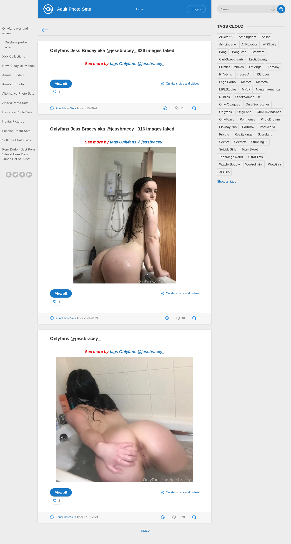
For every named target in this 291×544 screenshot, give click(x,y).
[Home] (45, 29)
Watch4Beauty (229, 164)
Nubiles (224, 97)
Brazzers (258, 52)
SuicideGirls (227, 149)
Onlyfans (127, 63)
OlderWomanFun (247, 97)
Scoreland (265, 134)
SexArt (224, 142)
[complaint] (165, 108)
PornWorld (267, 127)
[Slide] (124, 281)
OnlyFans (244, 112)
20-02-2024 (91, 318)
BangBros (239, 52)
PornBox (248, 127)
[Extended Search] (273, 9)
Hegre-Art (244, 74)
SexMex (240, 142)
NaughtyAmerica (268, 89)
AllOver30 (226, 37)
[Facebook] (22, 175)
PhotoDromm (270, 119)
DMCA (145, 531)
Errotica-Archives (231, 67)
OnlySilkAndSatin (269, 112)
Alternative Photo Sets (18, 93)
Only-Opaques (229, 104)
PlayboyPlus (228, 127)
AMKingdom (247, 37)
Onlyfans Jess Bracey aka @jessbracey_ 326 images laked (112, 50)
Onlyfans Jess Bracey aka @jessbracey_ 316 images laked (112, 128)
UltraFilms (255, 157)
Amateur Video (13, 75)
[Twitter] (15, 175)
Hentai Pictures (13, 121)
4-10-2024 (90, 108)
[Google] (29, 175)
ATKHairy (269, 44)
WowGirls (275, 164)
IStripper (263, 74)
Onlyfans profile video (16, 44)
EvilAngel (255, 67)
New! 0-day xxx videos (18, 66)
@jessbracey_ (150, 63)
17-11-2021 (91, 517)
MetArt (246, 82)
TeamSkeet (250, 149)
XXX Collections (13, 56)
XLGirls (224, 172)
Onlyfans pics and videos (15, 31)
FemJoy (273, 67)
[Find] (281, 9)
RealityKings (243, 134)
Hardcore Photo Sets (17, 112)
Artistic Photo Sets (15, 103)
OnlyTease (226, 119)
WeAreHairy (254, 164)
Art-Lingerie (227, 44)
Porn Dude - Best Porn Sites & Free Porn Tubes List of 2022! (18, 154)
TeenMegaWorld (231, 157)
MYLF (246, 89)
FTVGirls (225, 74)
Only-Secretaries (258, 104)
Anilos (266, 37)
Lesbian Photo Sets (16, 131)
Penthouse (247, 119)
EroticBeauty (258, 59)
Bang (223, 52)
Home (139, 9)
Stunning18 (259, 142)
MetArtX (262, 82)
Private (224, 134)
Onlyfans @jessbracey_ (75, 338)
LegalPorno (227, 82)
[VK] (9, 175)
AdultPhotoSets (65, 108)
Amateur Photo (13, 84)
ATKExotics (249, 44)
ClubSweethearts (231, 59)
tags (114, 63)
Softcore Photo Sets (16, 140)
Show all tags (226, 181)
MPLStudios (227, 89)
